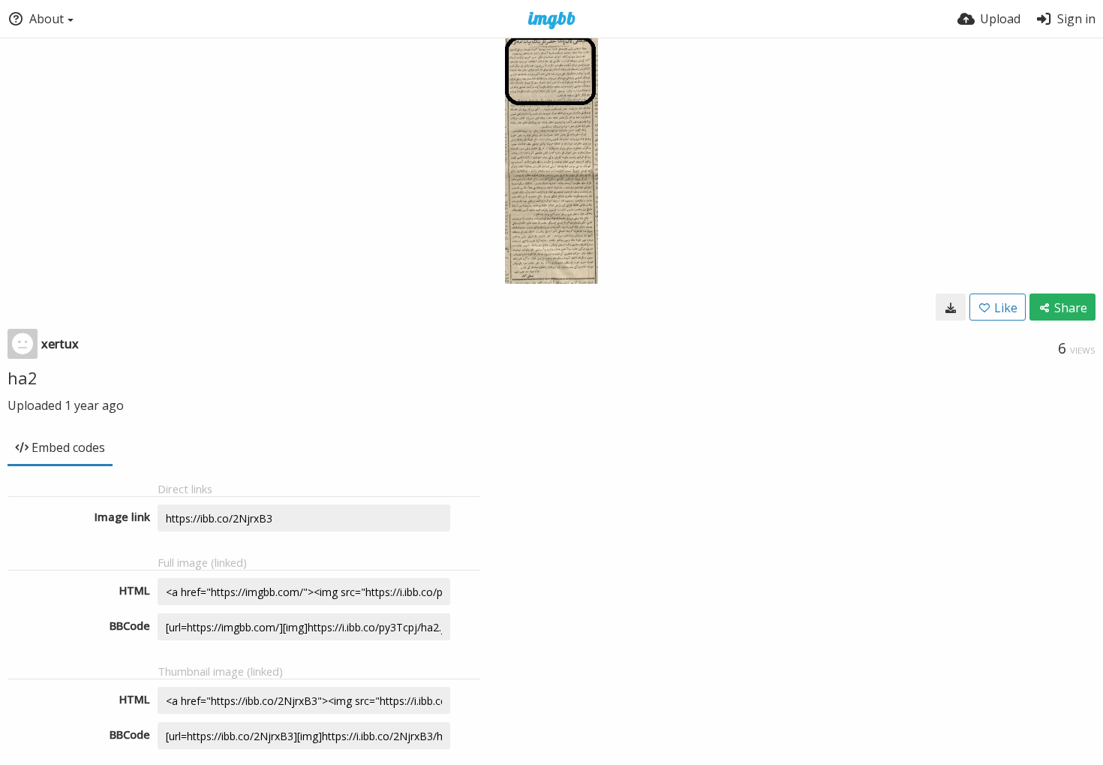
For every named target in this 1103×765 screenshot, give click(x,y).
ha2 (23, 377)
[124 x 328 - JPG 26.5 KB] (951, 307)
